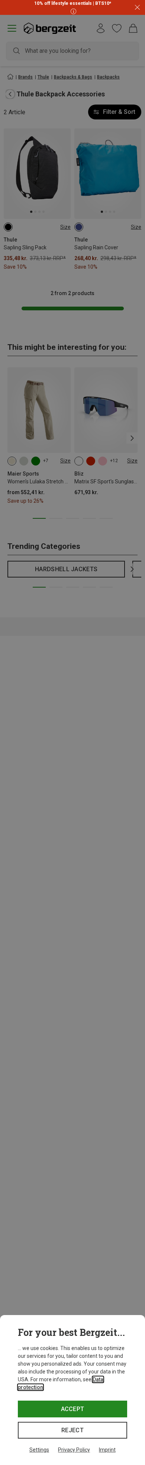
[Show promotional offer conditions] (72, 11)
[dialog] (72, 1390)
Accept (72, 1409)
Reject (72, 1430)
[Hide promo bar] (137, 7)
